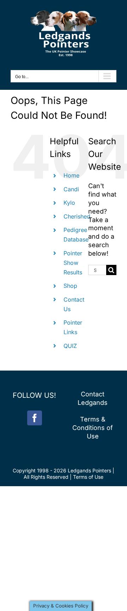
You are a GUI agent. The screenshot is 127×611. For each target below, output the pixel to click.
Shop (70, 285)
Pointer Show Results (73, 263)
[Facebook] (34, 418)
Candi (71, 189)
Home (71, 175)
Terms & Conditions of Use (92, 427)
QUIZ (70, 345)
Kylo (69, 202)
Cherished (77, 216)
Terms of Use (88, 477)
